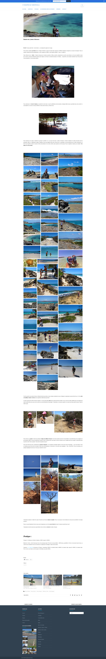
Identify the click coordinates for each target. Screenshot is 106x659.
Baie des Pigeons (39, 591)
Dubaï (39, 620)
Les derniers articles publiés (47, 9)
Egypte (39, 622)
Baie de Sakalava (27, 591)
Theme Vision (31, 657)
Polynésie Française (41, 639)
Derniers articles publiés (26, 620)
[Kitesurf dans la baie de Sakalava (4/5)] (32, 580)
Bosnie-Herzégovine (41, 613)
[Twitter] (75, 595)
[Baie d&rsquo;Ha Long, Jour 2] (72, 580)
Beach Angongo (51, 591)
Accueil (24, 9)
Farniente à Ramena (27, 604)
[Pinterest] (72, 595)
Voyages (36, 9)
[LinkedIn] (77, 595)
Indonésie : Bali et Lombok (42, 629)
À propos (58, 9)
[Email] (81, 595)
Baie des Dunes (33, 591)
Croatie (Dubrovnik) (41, 617)
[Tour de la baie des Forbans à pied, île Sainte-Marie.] (52, 580)
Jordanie (39, 632)
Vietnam (39, 646)
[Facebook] (70, 595)
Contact (64, 9)
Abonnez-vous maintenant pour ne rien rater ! (44, 1)
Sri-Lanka (39, 641)
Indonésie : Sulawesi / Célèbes (42, 627)
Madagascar (40, 634)
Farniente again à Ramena (77, 604)
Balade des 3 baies (45, 591)
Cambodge (39, 615)
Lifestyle (30, 9)
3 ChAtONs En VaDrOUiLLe (31, 5)
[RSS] (79, 595)
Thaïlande (39, 644)
